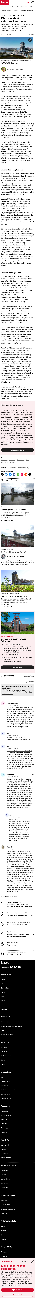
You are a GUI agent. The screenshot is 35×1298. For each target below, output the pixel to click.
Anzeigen (4, 1239)
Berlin (3, 1000)
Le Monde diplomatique (8, 1209)
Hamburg (15, 10)
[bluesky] (15, 968)
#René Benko (4, 462)
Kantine (3, 1231)
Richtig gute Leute (7, 1034)
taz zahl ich (4, 1085)
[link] (5, 7)
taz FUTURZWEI (6, 1205)
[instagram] (19, 968)
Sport (3, 996)
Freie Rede (4, 1128)
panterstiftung (5, 1094)
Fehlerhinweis (22, 467)
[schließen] (32, 1261)
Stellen (3, 1060)
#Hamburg (12, 462)
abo (2, 1077)
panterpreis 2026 (6, 1098)
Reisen (3, 1226)
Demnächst (4, 1170)
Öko (2, 984)
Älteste (32, 676)
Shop (2, 1235)
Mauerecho (4, 1124)
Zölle (2, 1030)
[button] (32, 2)
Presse (3, 1064)
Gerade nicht (25, 1261)
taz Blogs (4, 1201)
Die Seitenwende (6, 1056)
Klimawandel (5, 1022)
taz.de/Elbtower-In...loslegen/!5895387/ (19, 740)
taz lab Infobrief (6, 1158)
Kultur (3, 992)
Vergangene (5, 1183)
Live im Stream (5, 1179)
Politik (3, 979)
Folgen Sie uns (5, 967)
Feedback (4, 1252)
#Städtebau (12, 460)
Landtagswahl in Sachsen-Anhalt (11, 1026)
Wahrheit (4, 1009)
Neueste (26, 676)
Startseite (3, 10)
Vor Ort (3, 1175)
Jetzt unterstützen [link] (17, 450)
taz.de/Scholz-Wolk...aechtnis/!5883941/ (19, 751)
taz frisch (4, 1149)
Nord (9, 10)
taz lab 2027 (5, 1187)
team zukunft (5, 1145)
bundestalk (4, 1111)
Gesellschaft (5, 988)
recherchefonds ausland (8, 1090)
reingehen (4, 1132)
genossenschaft (6, 1081)
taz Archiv (4, 1213)
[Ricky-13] (3, 847)
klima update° (5, 1119)
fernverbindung (6, 1115)
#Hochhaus (4, 460)
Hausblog (4, 1052)
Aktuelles (4, 1047)
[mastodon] (11, 968)
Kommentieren (13, 467)
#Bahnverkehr (20, 460)
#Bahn (27, 460)
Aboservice (4, 1256)
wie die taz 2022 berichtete (20, 126)
